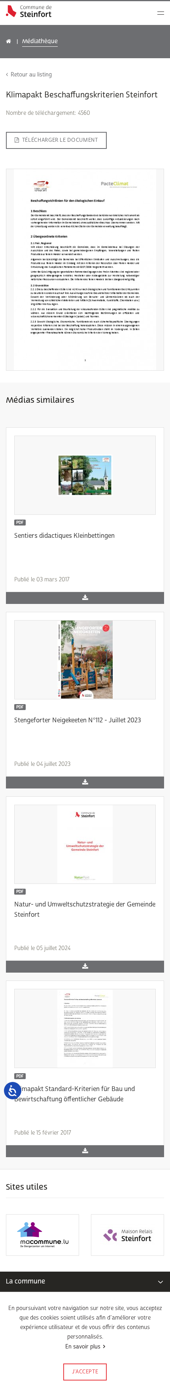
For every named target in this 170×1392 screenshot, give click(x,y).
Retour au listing (31, 74)
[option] (42, 1235)
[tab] (85, 1281)
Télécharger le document (60, 140)
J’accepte (85, 1372)
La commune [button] (25, 1281)
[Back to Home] (28, 11)
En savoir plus (82, 1346)
